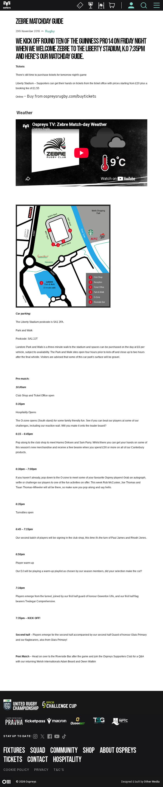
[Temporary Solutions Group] (99, 721)
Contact (37, 759)
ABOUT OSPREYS (118, 750)
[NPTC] (120, 721)
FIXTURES (14, 750)
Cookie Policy (16, 769)
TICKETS (12, 759)
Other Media (152, 781)
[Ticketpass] (35, 721)
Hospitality (67, 759)
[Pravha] (14, 721)
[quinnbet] (77, 721)
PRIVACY (41, 769)
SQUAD (37, 750)
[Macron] (56, 721)
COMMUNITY (64, 750)
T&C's (58, 769)
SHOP (89, 750)
